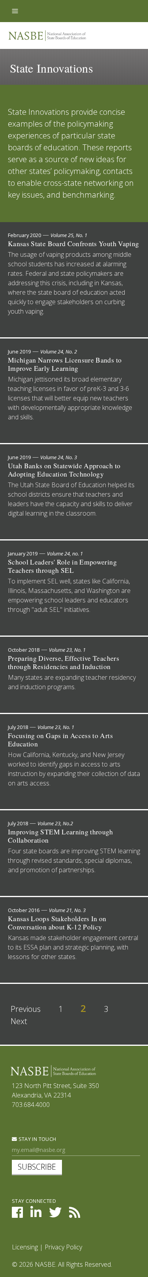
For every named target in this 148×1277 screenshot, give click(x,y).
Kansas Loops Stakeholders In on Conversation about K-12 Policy (57, 922)
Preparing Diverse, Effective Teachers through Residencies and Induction (63, 662)
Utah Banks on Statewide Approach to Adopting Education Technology (64, 470)
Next (19, 1021)
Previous (26, 1009)
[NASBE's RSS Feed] (74, 1214)
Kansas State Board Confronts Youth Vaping (73, 243)
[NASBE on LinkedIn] (35, 1214)
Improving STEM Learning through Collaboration (60, 836)
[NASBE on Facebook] (17, 1214)
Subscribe (37, 1166)
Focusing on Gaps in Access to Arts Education (60, 739)
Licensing (25, 1247)
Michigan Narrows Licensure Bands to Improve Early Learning (65, 364)
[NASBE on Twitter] (55, 1214)
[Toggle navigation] (15, 11)
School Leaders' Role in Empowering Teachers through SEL (62, 566)
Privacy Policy (63, 1247)
